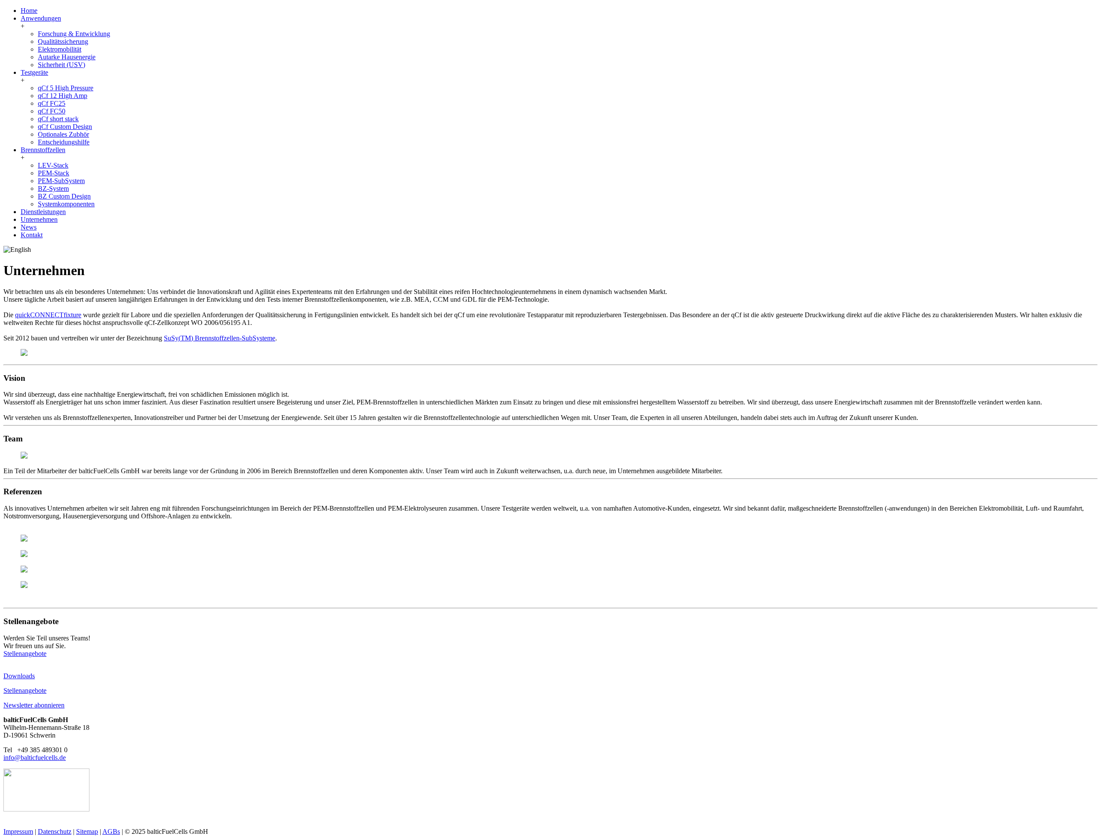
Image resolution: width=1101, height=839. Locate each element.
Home (29, 10)
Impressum (18, 831)
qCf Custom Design (65, 126)
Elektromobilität (59, 49)
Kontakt (32, 235)
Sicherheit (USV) (61, 64)
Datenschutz (54, 831)
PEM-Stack (53, 173)
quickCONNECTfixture (48, 314)
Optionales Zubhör (63, 134)
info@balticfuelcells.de (34, 757)
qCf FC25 (51, 103)
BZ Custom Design (64, 196)
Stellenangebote (24, 653)
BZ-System (53, 188)
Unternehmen (39, 219)
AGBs (111, 831)
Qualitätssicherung (63, 41)
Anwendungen (41, 18)
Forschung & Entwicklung (74, 33)
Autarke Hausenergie (66, 57)
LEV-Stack (53, 165)
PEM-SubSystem (61, 180)
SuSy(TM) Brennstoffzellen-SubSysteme (219, 338)
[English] (17, 250)
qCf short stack (58, 118)
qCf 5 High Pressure (65, 88)
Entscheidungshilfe (63, 142)
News (29, 227)
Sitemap (87, 831)
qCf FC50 (51, 111)
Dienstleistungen (43, 211)
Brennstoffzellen (43, 149)
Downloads (19, 676)
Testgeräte (34, 72)
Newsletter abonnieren (34, 705)
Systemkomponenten (66, 204)
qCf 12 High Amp (62, 95)
